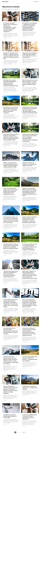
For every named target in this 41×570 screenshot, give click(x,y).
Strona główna (36, 1)
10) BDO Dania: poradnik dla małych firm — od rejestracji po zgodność (29, 388)
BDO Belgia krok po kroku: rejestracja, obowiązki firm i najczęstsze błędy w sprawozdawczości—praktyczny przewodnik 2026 (10, 82)
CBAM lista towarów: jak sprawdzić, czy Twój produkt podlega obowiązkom (29, 164)
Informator (5, 1)
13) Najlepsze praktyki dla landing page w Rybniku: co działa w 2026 (10, 416)
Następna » (24, 432)
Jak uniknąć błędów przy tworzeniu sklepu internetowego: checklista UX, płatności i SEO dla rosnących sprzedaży (10, 331)
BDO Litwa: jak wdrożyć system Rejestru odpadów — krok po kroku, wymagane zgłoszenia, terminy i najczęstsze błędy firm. (30, 82)
